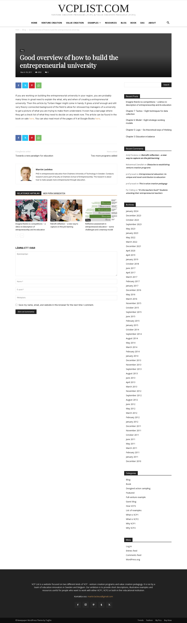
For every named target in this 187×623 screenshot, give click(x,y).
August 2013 (132, 373)
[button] (168, 23)
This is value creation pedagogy (153, 183)
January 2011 (132, 456)
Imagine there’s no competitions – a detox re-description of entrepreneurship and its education (30, 227)
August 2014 (132, 338)
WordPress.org (133, 559)
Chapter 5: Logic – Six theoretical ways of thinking (149, 130)
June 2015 (130, 316)
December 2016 (133, 290)
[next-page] (22, 235)
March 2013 (131, 386)
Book (133, 22)
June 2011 (130, 439)
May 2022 (130, 237)
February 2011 (133, 452)
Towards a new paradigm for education (34, 155)
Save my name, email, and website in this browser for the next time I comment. (56, 305)
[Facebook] (18, 85)
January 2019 (132, 259)
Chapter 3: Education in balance (140, 136)
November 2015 (133, 303)
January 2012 (132, 421)
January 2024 (132, 211)
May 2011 (130, 443)
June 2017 (130, 268)
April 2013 (130, 382)
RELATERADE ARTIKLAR (28, 193)
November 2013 (133, 364)
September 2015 (134, 312)
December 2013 (133, 360)
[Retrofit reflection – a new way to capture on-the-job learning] (66, 210)
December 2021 (133, 246)
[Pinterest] (32, 85)
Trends (140, 620)
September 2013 (134, 369)
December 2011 (133, 426)
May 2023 (130, 228)
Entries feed (131, 550)
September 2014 (134, 334)
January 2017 (132, 285)
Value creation (75, 22)
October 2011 (132, 434)
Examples (93, 22)
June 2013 (130, 377)
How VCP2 (131, 506)
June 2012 (130, 404)
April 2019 (130, 255)
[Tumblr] (101, 605)
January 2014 (132, 355)
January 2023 (132, 233)
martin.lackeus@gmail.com (100, 596)
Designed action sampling (138, 488)
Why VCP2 (131, 527)
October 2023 (132, 219)
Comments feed (133, 555)
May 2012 (130, 408)
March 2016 (131, 298)
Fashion (149, 620)
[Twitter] (25, 85)
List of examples (134, 510)
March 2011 (131, 448)
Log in (129, 546)
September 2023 (134, 224)
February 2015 (133, 320)
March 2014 (131, 347)
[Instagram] (86, 605)
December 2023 (133, 215)
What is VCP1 (132, 514)
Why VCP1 (131, 523)
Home (34, 22)
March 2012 (131, 413)
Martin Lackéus (44, 169)
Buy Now (168, 620)
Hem (17, 30)
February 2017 (133, 281)
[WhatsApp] (38, 85)
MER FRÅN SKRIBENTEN (54, 193)
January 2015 (132, 325)
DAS (142, 22)
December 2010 (133, 461)
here (31, 118)
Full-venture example (136, 497)
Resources (111, 22)
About (152, 22)
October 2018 (132, 263)
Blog (123, 22)
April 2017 (130, 272)
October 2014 (132, 329)
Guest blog (131, 501)
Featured (130, 492)
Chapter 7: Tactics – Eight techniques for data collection (147, 112)
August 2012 (132, 399)
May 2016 (130, 294)
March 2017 (131, 277)
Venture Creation (51, 22)
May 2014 (130, 342)
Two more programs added (104, 155)
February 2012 (133, 417)
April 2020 (130, 250)
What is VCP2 (132, 519)
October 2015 (132, 307)
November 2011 (133, 430)
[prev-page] (17, 235)
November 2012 (133, 391)
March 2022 (131, 241)
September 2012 (134, 395)
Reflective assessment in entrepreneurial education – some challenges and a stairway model (99, 227)
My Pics (158, 620)
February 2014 (133, 351)
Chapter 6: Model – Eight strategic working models (145, 121)
